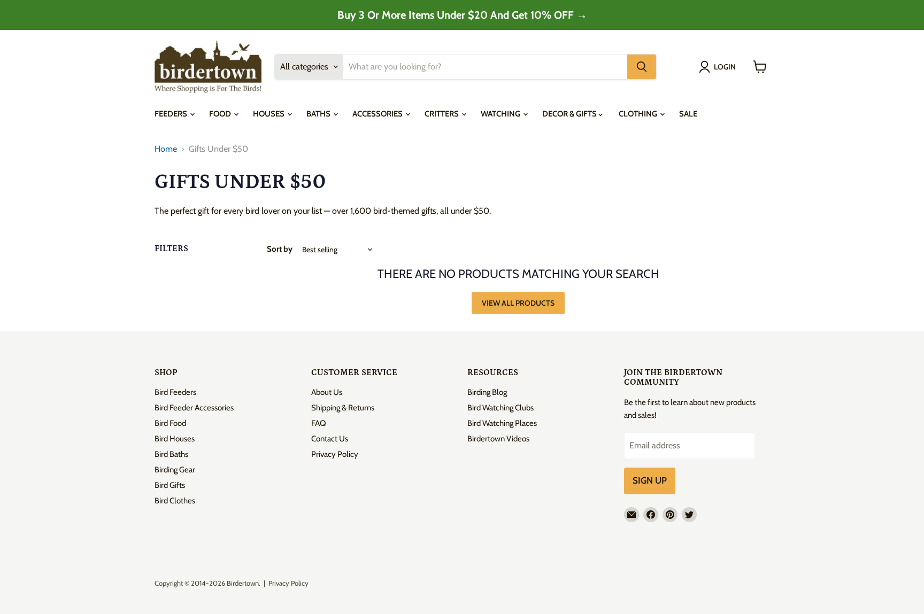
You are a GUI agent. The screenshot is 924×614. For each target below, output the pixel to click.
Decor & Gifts (570, 114)
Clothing (639, 114)
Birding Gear (175, 470)
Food (221, 114)
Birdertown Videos (498, 439)
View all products (518, 303)
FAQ (318, 423)
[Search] (641, 67)
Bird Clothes (175, 501)
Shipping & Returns (342, 408)
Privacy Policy (334, 454)
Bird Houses (175, 439)
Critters (442, 114)
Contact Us (329, 439)
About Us (326, 392)
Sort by (279, 249)
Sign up (650, 480)
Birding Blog (487, 392)
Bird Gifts (170, 485)
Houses (269, 114)
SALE (688, 114)
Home (166, 149)
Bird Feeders (175, 392)
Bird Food (170, 423)
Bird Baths (171, 454)
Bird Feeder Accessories (194, 408)
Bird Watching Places (502, 423)
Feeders (172, 114)
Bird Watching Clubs (500, 408)
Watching (501, 114)
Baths (319, 114)
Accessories (378, 114)
